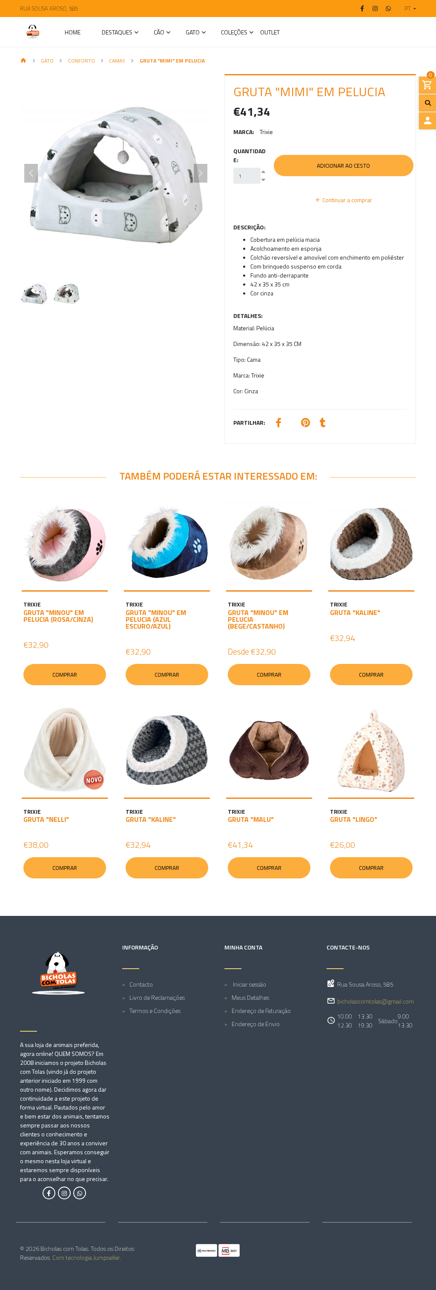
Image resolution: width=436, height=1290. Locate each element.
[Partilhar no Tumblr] (323, 423)
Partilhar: (249, 422)
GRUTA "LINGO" (353, 819)
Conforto (81, 61)
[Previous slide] (31, 173)
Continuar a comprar (346, 200)
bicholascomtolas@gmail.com (375, 1001)
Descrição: (249, 227)
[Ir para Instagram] (375, 8)
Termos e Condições (155, 1010)
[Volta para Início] (23, 61)
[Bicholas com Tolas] (33, 32)
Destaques (117, 33)
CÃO (159, 33)
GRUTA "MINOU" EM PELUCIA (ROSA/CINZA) (58, 615)
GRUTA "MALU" (251, 819)
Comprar (64, 674)
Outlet (270, 33)
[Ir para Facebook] (362, 8)
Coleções (234, 33)
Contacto (141, 984)
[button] (407, 8)
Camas (117, 61)
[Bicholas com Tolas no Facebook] (49, 1193)
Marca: (243, 131)
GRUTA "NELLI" (46, 819)
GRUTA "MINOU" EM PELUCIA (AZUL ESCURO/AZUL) (156, 619)
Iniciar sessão (249, 984)
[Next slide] (200, 173)
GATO (193, 33)
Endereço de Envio (256, 1023)
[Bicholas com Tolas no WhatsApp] (79, 1193)
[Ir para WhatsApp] (388, 8)
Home (72, 33)
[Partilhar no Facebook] (278, 423)
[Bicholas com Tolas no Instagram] (64, 1193)
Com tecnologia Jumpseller (86, 1257)
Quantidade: (249, 155)
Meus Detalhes (250, 997)
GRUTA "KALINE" (355, 612)
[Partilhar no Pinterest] (305, 423)
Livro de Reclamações (157, 997)
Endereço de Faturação (261, 1010)
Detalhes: (248, 315)
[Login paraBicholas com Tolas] (427, 120)
